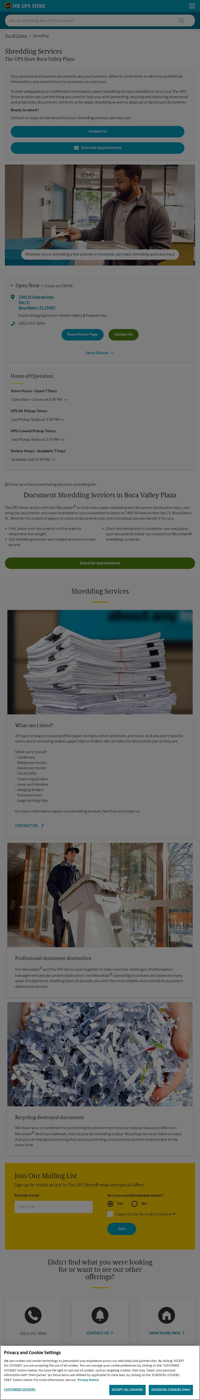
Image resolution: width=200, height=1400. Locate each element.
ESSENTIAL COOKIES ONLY (170, 1389)
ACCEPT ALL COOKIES (127, 1389)
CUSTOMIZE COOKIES (19, 1389)
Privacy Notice (88, 1380)
